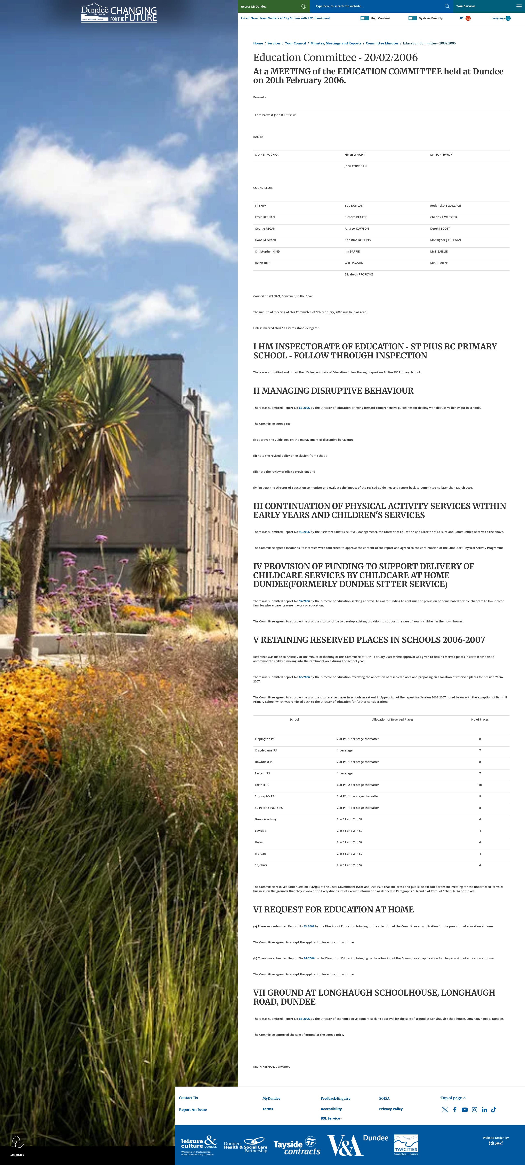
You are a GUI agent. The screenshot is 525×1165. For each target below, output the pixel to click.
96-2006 (304, 532)
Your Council (295, 43)
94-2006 (309, 958)
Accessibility (331, 1109)
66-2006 (304, 677)
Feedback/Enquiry (335, 1098)
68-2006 (304, 1019)
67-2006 (304, 408)
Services (274, 43)
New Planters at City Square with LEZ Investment (295, 18)
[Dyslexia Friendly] (413, 18)
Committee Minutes (382, 43)
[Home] (119, 12)
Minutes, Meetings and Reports (335, 43)
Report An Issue (193, 1109)
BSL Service (330, 1118)
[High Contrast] (365, 18)
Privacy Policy (391, 1109)
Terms (267, 1109)
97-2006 (304, 601)
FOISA (384, 1098)
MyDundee (271, 1098)
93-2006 (309, 926)
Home (258, 43)
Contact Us (188, 1098)
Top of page (452, 1098)
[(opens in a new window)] (199, 1145)
